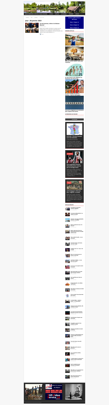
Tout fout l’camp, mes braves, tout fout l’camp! (76, 243)
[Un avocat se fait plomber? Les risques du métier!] (67, 214)
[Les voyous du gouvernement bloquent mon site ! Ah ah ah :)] (67, 313)
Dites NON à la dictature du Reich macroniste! (77, 289)
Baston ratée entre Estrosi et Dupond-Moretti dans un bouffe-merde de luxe (77, 231)
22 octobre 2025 (74, 279)
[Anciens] (32, 28)
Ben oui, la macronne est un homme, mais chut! (76, 255)
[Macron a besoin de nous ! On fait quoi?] (67, 226)
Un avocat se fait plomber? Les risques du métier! (77, 214)
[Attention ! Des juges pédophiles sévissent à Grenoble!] (67, 220)
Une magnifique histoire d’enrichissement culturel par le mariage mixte (74, 166)
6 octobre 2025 (74, 372)
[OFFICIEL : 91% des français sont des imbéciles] (74, 129)
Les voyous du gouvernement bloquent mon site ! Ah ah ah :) (77, 312)
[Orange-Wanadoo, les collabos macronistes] (67, 284)
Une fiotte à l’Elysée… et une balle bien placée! (76, 261)
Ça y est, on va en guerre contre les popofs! (77, 266)
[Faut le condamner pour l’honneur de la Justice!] (67, 365)
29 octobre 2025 (74, 233)
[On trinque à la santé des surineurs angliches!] (67, 208)
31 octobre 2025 (74, 221)
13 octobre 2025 (74, 331)
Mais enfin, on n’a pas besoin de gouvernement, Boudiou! (77, 370)
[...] (80, 146)
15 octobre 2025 (74, 319)
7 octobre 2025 (74, 366)
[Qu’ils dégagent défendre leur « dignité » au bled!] (74, 185)
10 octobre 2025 (74, 349)
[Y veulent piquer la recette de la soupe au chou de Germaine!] (67, 359)
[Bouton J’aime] (40, 34)
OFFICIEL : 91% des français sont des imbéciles (74, 136)
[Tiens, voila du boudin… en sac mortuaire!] (67, 238)
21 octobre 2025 (74, 285)
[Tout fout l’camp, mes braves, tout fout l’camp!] (67, 244)
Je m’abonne (64, 13)
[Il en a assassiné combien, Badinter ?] (67, 354)
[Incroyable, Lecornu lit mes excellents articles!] (67, 324)
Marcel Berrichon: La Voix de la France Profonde (36, 13)
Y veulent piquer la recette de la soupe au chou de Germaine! (77, 359)
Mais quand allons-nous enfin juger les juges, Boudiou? (76, 272)
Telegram (71, 13)
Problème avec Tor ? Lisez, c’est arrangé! (77, 249)
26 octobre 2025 (74, 256)
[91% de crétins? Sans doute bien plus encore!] (67, 295)
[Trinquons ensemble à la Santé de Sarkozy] (67, 330)
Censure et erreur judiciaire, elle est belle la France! (77, 306)
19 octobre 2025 (74, 296)
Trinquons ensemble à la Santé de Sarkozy (77, 329)
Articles (57, 13)
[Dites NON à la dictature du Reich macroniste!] (67, 290)
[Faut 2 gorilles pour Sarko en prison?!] (67, 278)
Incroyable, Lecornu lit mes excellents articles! (76, 324)
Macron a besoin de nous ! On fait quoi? (76, 225)
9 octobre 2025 (74, 355)
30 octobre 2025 (74, 227)
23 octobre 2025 (74, 273)
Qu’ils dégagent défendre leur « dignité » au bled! (74, 191)
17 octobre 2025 (74, 302)
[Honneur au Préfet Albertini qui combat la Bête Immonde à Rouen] (67, 336)
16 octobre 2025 (74, 308)
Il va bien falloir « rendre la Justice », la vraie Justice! (76, 301)
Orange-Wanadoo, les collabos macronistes (76, 283)
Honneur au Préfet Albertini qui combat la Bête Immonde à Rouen (77, 335)
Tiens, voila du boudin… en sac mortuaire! (77, 238)
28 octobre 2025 (74, 239)
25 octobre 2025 (74, 262)
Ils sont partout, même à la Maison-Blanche (50, 24)
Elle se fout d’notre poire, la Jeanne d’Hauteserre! (76, 376)
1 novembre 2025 (74, 215)
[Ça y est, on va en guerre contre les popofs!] (67, 267)
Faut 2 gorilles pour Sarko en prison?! (76, 278)
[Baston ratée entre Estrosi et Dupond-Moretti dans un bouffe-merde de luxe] (67, 231)
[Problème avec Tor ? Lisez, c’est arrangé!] (67, 250)
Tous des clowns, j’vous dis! (76, 341)
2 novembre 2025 (74, 209)
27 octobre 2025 (74, 245)
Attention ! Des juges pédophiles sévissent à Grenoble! (77, 219)
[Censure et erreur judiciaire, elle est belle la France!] (67, 307)
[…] (53, 32)
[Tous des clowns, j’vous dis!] (67, 342)
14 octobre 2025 (74, 325)
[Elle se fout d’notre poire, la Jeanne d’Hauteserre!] (67, 377)
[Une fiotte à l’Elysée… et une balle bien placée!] (67, 261)
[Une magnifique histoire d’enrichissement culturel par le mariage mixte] (74, 157)
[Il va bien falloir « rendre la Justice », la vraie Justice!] (67, 301)
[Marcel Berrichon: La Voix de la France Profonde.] (54, 12)
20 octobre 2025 (74, 291)
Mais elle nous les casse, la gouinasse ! (76, 347)
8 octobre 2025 (74, 360)
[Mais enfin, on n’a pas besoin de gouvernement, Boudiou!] (67, 371)
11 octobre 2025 (74, 342)
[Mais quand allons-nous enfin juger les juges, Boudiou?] (67, 272)
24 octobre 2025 (74, 268)
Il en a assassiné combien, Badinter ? (76, 353)
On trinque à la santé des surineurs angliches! (75, 208)
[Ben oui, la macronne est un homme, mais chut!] (67, 255)
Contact (77, 13)
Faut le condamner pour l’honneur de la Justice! (75, 365)
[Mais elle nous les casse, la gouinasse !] (67, 348)
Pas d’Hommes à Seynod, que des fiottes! (76, 318)
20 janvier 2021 (43, 26)
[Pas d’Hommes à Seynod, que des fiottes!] (67, 318)
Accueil (51, 13)
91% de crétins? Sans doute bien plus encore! (77, 295)
